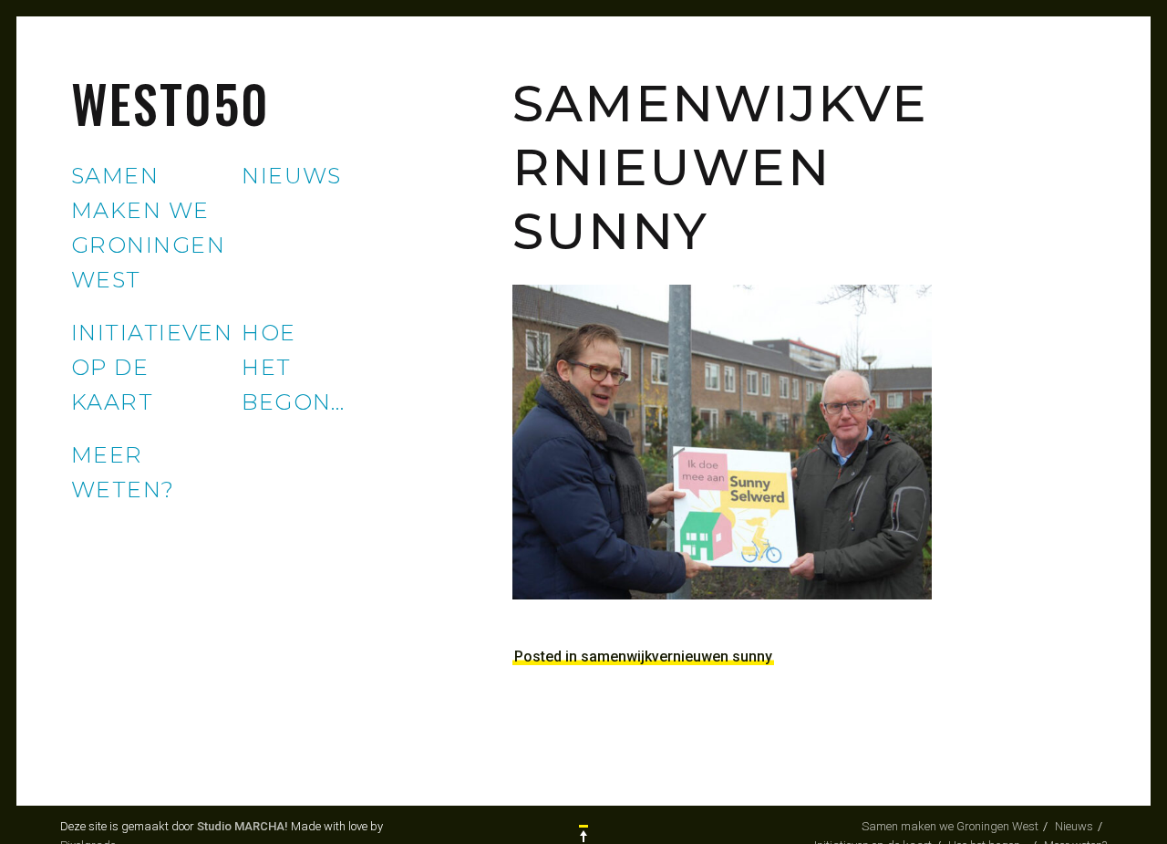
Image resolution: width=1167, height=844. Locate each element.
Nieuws (292, 175)
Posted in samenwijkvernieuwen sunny (643, 656)
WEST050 (171, 103)
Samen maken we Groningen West (950, 826)
